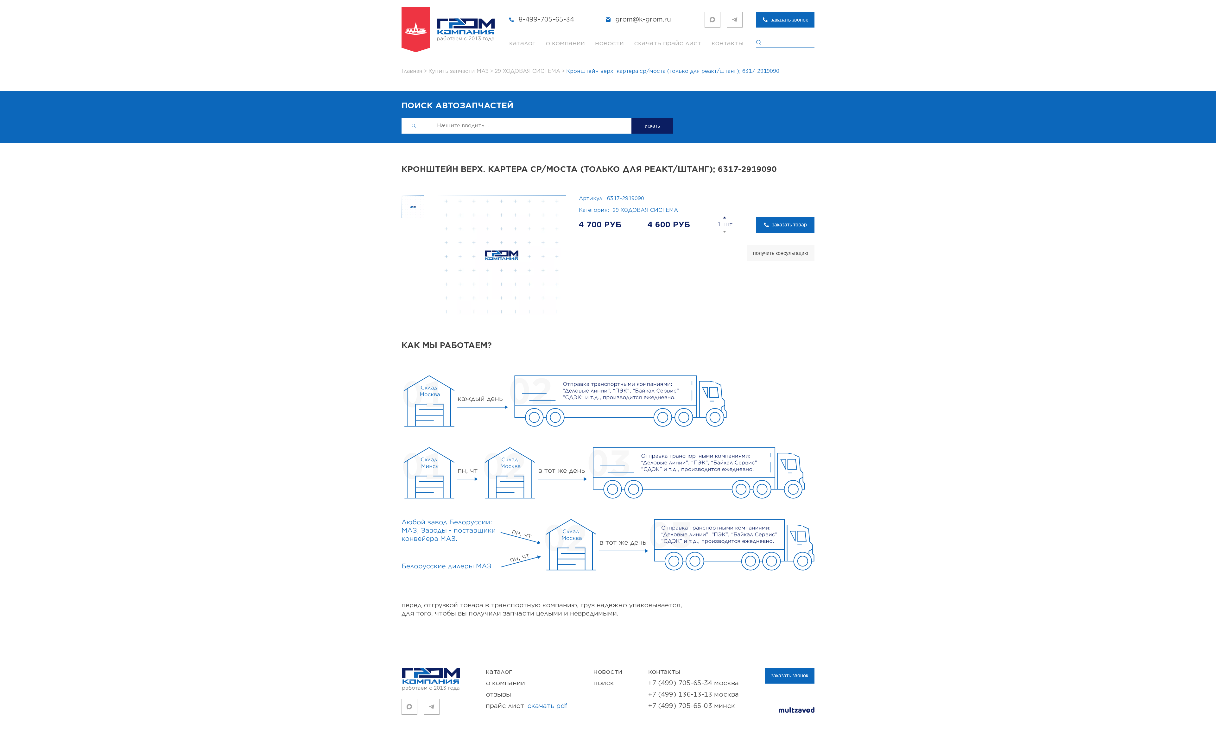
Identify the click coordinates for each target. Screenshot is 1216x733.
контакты (728, 43)
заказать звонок (789, 19)
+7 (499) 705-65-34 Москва (693, 683)
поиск (603, 683)
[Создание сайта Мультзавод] (796, 711)
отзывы (498, 694)
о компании (565, 43)
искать (652, 126)
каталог (522, 43)
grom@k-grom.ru (643, 19)
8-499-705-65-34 (546, 19)
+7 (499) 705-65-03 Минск (691, 706)
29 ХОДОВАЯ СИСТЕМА (645, 210)
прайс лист (526, 706)
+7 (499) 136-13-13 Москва (693, 694)
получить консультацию (780, 253)
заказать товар (789, 224)
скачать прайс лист (667, 43)
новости (609, 43)
